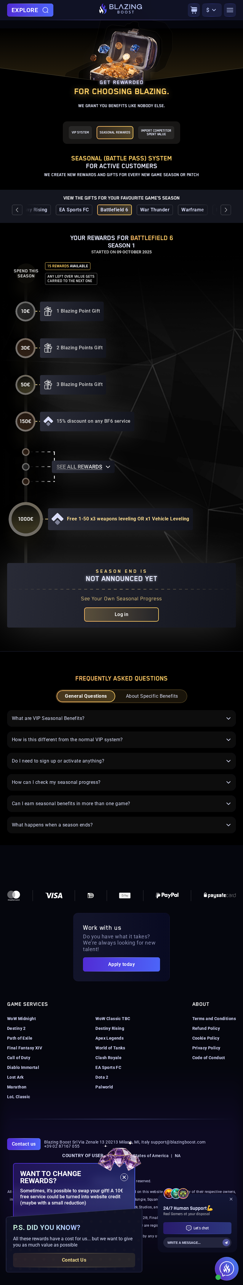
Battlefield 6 (114, 210)
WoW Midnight (21, 1018)
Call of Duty (18, 1057)
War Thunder (155, 210)
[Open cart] (194, 10)
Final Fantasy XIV (24, 1048)
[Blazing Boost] (120, 10)
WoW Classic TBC (112, 1018)
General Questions (86, 696)
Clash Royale (108, 1057)
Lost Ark (15, 1077)
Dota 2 (101, 1077)
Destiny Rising (31, 210)
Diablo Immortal (23, 1067)
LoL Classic (18, 1096)
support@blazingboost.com (178, 1142)
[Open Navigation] (230, 10)
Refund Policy (206, 1028)
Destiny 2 (16, 1028)
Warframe (192, 210)
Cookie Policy (205, 1038)
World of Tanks (110, 1048)
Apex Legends (109, 1038)
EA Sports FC (74, 210)
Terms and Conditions (214, 1018)
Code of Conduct (208, 1057)
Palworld (104, 1087)
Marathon (16, 1087)
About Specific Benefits (152, 696)
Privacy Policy (206, 1048)
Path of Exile (19, 1038)
